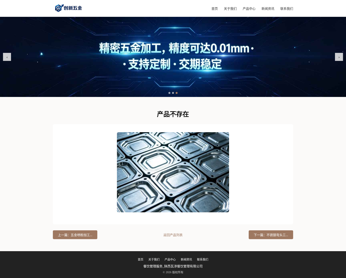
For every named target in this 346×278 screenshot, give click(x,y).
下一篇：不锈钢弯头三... (271, 235)
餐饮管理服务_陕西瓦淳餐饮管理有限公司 (173, 266)
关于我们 (230, 8)
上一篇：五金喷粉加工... (75, 235)
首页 (214, 8)
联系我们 (286, 8)
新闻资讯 (268, 8)
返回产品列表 (173, 235)
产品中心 (249, 8)
